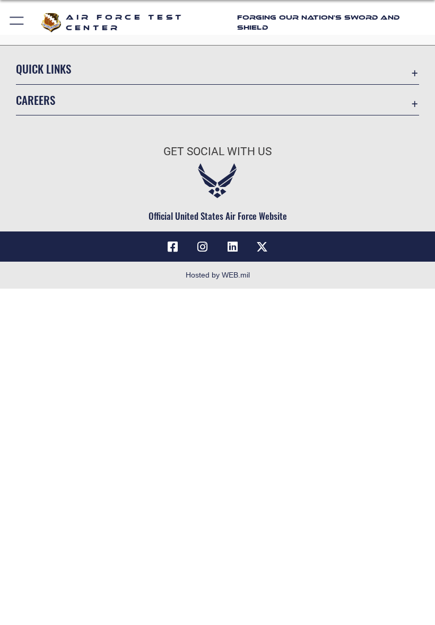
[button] (17, 22)
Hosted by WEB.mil (218, 275)
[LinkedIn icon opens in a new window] (232, 247)
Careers (35, 100)
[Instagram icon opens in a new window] (203, 247)
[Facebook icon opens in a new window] (173, 247)
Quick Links (43, 68)
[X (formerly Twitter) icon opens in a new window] (262, 247)
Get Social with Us (217, 151)
